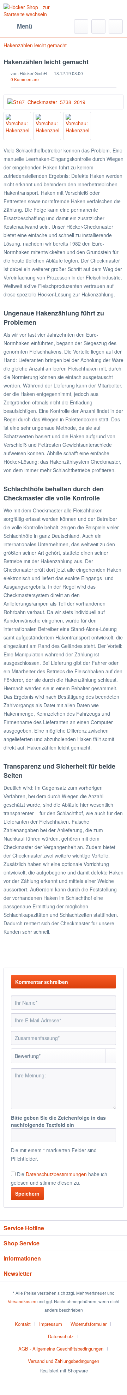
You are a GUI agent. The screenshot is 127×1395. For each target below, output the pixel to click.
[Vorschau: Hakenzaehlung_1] (17, 126)
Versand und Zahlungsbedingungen (63, 1361)
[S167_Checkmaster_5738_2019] (63, 102)
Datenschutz (61, 1336)
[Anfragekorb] (116, 26)
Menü (24, 26)
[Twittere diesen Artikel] (105, 953)
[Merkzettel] (98, 26)
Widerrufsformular (89, 1324)
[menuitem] (18, 26)
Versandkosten (22, 1301)
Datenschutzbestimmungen (56, 1174)
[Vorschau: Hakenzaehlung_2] (47, 126)
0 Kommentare (25, 79)
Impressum (50, 1324)
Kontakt (23, 1324)
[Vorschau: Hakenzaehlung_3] (77, 126)
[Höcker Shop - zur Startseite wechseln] (34, 10)
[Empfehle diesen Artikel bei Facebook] (118, 953)
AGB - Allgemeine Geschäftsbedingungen (60, 1348)
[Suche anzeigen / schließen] (81, 26)
